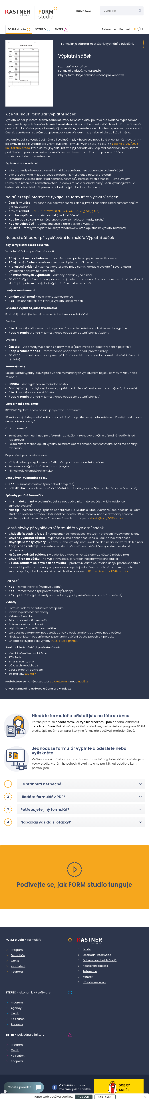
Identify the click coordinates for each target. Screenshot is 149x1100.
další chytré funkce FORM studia (106, 571)
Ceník (15, 961)
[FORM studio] (46, 13)
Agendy (16, 1008)
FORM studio (16, 29)
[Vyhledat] (140, 10)
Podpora (17, 971)
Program (17, 950)
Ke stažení (18, 966)
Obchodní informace (97, 955)
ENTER (59, 29)
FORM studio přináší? (64, 641)
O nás (87, 949)
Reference (109, 29)
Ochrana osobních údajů (99, 960)
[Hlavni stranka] (18, 13)
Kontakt (124, 29)
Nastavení (105, 1097)
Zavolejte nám (60, 681)
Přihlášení (83, 11)
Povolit (83, 1097)
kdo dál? (30, 674)
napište (83, 681)
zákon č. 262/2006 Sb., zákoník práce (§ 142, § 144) (65, 211)
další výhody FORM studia (107, 518)
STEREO (40, 29)
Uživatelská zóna (94, 982)
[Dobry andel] (119, 1087)
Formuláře (18, 955)
